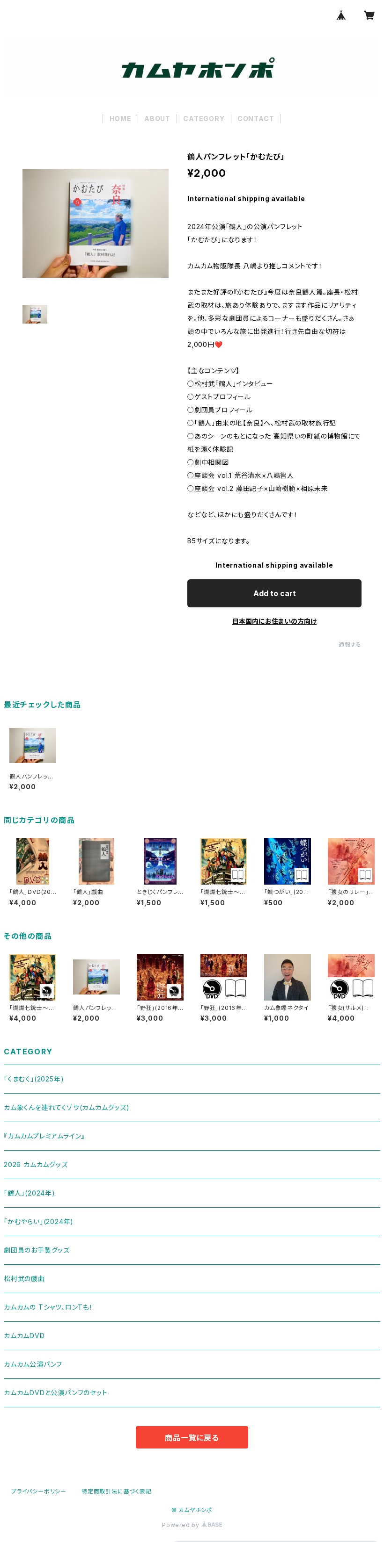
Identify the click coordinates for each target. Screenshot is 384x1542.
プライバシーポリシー (38, 1491)
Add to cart (274, 593)
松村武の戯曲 (24, 1279)
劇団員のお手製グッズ (37, 1250)
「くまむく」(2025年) (34, 1079)
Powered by (181, 1524)
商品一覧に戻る (192, 1437)
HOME (121, 118)
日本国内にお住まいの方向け (274, 621)
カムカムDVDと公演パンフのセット (56, 1393)
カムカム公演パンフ (33, 1364)
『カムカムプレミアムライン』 (44, 1136)
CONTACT (255, 118)
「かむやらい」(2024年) (39, 1221)
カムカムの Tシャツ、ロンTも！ (48, 1307)
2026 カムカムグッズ (36, 1164)
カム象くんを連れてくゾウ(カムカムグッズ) (67, 1107)
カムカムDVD (24, 1336)
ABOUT (157, 118)
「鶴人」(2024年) (29, 1193)
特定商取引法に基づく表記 (116, 1491)
